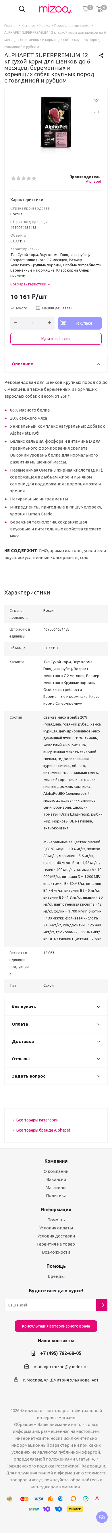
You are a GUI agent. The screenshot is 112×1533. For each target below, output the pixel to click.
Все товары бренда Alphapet (43, 1130)
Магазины (56, 1187)
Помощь (56, 1219)
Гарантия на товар (56, 1244)
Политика (56, 1195)
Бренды (56, 1276)
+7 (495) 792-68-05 (60, 1353)
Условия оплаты (56, 1227)
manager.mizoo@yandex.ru (61, 1366)
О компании (56, 1171)
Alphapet (93, 181)
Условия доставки (56, 1235)
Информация (56, 1209)
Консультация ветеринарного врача (56, 1326)
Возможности (56, 1252)
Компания (56, 1161)
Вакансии (56, 1179)
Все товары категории (37, 1120)
